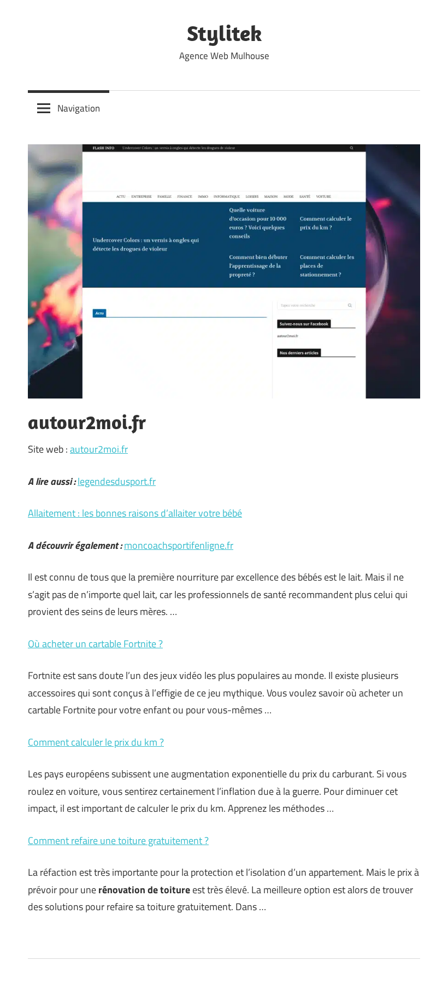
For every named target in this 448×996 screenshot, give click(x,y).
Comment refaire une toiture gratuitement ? (118, 840)
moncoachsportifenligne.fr (178, 545)
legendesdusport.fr (117, 481)
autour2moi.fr (99, 449)
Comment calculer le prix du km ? (96, 742)
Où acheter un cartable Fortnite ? (95, 643)
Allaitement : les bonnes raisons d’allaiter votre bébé (135, 513)
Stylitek (224, 32)
